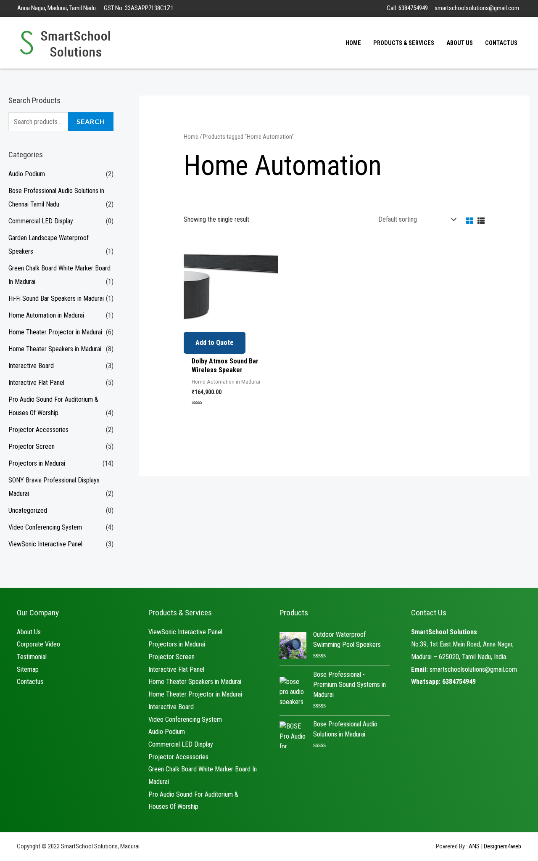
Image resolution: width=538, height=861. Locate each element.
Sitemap (28, 669)
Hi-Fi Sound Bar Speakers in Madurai (56, 298)
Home (191, 136)
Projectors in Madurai (36, 463)
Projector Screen (31, 446)
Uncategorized (27, 510)
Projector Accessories (38, 430)
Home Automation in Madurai (46, 315)
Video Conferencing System (45, 527)
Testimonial (32, 657)
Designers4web (502, 846)
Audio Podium (26, 174)
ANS (474, 846)
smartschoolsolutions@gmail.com (473, 669)
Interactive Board (31, 366)
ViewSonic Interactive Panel (45, 544)
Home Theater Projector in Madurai (55, 332)
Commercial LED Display (40, 221)
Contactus (30, 682)
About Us (29, 632)
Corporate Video (38, 644)
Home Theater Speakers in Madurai (54, 349)
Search (90, 121)
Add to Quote (214, 343)
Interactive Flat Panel (36, 383)
